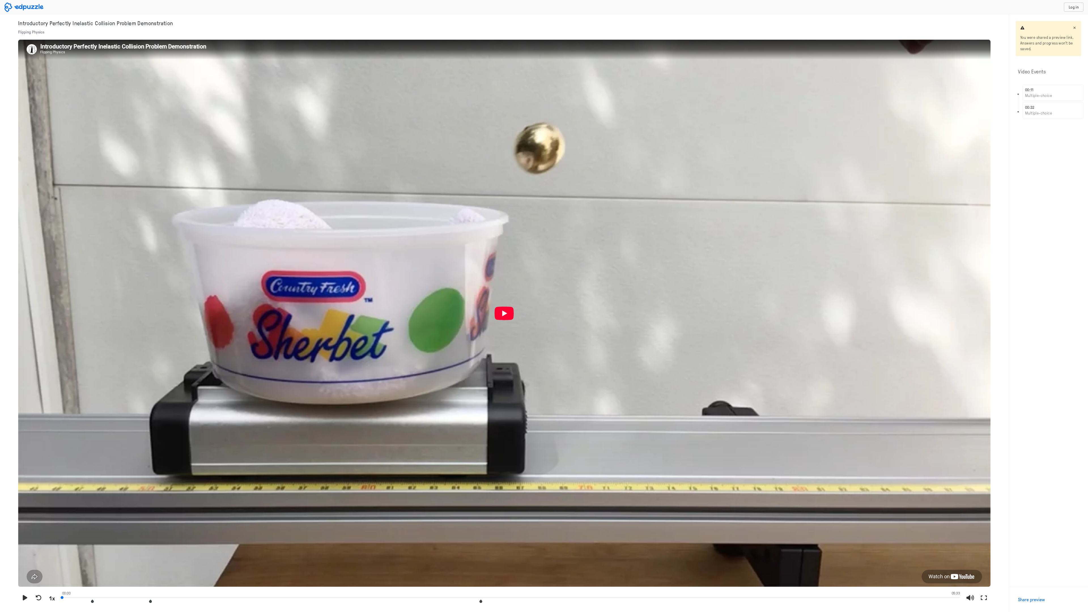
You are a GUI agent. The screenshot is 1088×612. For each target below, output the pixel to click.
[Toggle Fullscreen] (983, 598)
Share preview (1031, 599)
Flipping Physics (31, 32)
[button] (92, 601)
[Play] (25, 598)
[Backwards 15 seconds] (38, 598)
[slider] (511, 597)
